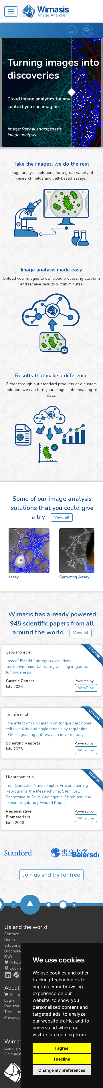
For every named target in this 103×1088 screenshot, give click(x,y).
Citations (12, 945)
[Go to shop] (74, 25)
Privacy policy (16, 1017)
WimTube (86, 688)
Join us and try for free (51, 875)
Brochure (12, 951)
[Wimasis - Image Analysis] (44, 10)
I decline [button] (62, 1059)
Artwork (16, 962)
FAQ (8, 957)
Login (9, 1000)
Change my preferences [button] (61, 1070)
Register (11, 1006)
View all (61, 517)
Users (9, 939)
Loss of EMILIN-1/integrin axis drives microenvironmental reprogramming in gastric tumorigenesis (47, 666)
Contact (11, 934)
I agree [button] (61, 1048)
